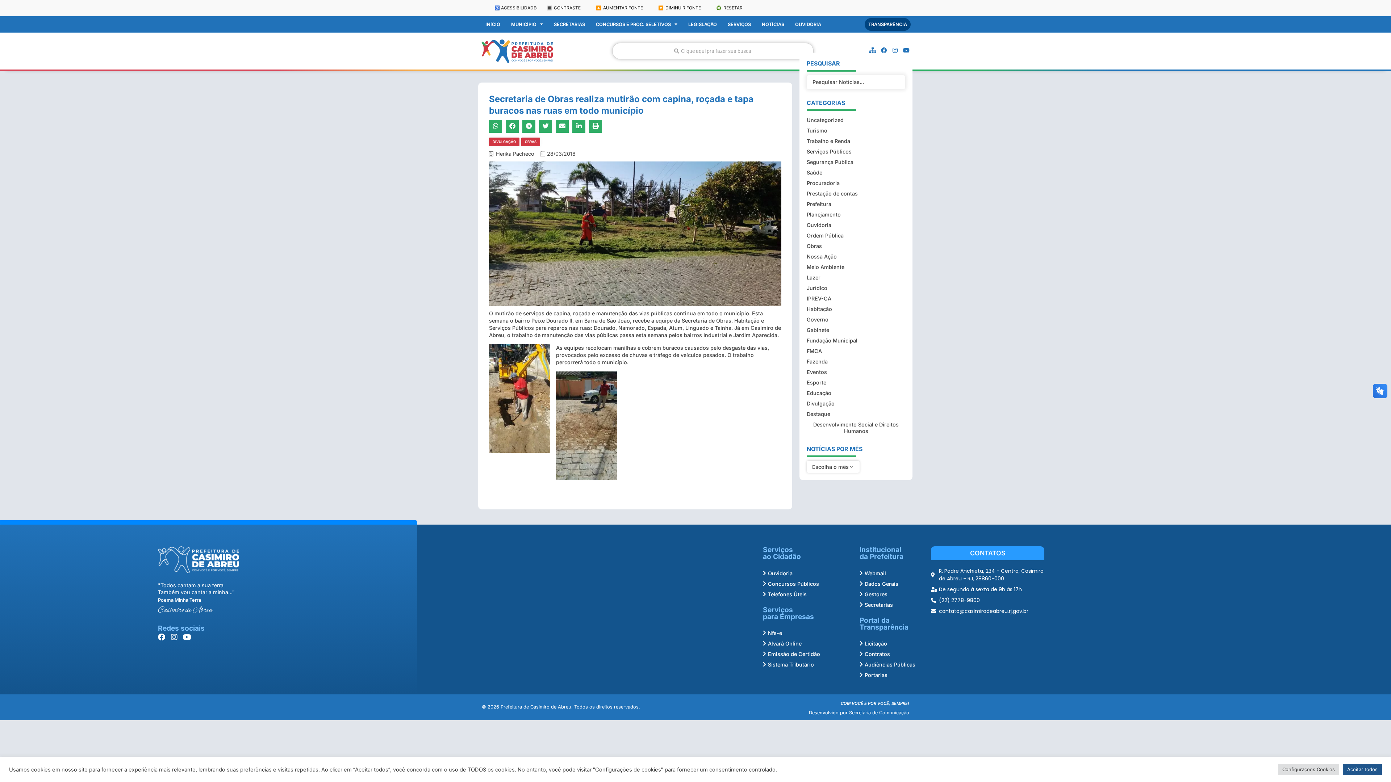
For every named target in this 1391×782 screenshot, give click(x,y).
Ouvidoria (808, 24)
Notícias (773, 24)
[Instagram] (895, 50)
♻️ (729, 7)
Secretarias (569, 24)
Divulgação (504, 142)
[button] (495, 126)
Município (523, 24)
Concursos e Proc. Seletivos (633, 24)
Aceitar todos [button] (1362, 769)
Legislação (702, 24)
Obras (530, 142)
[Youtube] (906, 50)
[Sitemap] (873, 50)
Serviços (739, 24)
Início (492, 24)
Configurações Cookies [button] (1308, 769)
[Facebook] (884, 50)
